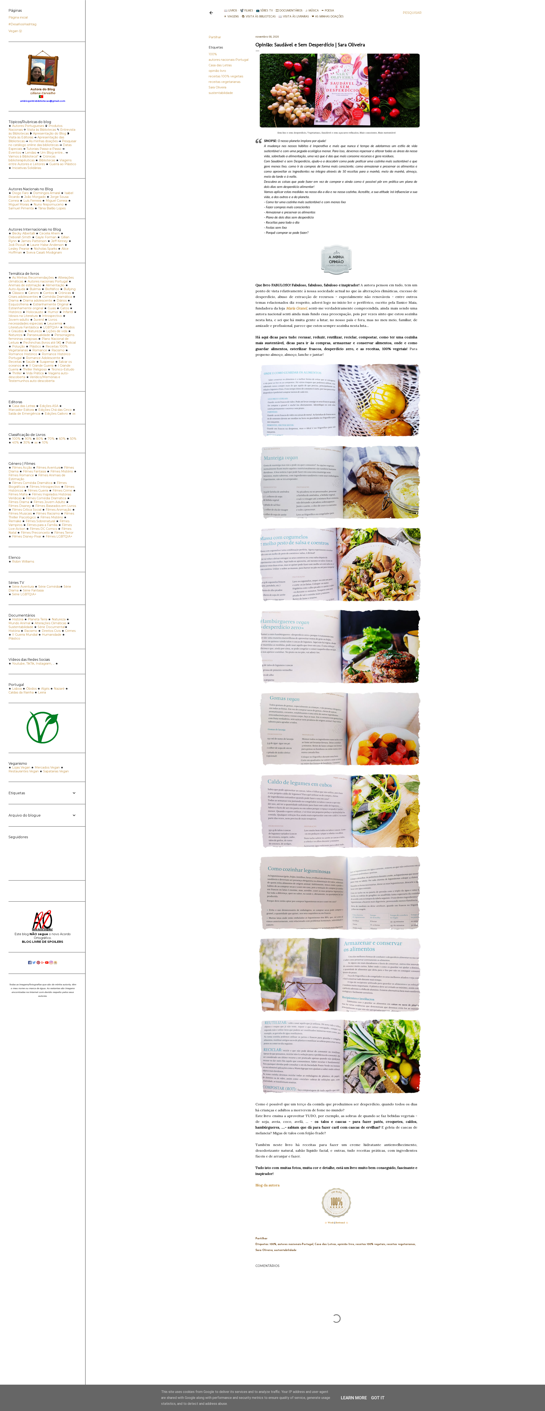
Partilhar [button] (215, 37)
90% (28, 439)
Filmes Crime (62, 490)
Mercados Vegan (47, 767)
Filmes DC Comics (43, 529)
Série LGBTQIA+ (24, 594)
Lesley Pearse (19, 249)
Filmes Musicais (20, 513)
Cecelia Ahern (49, 233)
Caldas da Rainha (21, 692)
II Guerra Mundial (24, 635)
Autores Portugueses (28, 126)
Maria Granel (296, 308)
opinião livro (217, 71)
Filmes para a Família (42, 525)
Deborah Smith (20, 237)
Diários (62, 300)
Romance (39, 350)
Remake (15, 521)
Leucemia (54, 323)
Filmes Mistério (61, 471)
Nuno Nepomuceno (49, 204)
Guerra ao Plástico (62, 164)
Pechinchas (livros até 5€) (42, 343)
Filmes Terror (63, 533)
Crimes (70, 631)
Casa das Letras (220, 65)
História (17, 619)
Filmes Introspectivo (45, 487)
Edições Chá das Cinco (55, 410)
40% (15, 442)
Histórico (15, 312)
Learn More (354, 1397)
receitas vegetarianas (224, 82)
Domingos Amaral (46, 193)
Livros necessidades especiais (33, 321)
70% (51, 439)
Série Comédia (49, 587)
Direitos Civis (51, 631)
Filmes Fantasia (34, 471)
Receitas (15, 362)
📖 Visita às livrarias (293, 16)
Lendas (30, 153)
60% (62, 439)
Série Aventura (23, 587)
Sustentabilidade (21, 627)
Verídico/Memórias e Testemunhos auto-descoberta (34, 379)
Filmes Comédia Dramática (32, 483)
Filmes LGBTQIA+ (59, 536)
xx (73, 414)
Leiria (42, 692)
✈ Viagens (231, 16)
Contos (48, 293)
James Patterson (34, 241)
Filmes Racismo (48, 513)
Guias (52, 308)
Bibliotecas (47, 160)
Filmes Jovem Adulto (49, 502)
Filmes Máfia (18, 494)
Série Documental (51, 627)
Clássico (18, 293)
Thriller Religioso (35, 369)
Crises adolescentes (23, 297)
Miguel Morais (19, 204)
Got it (378, 1397)
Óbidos (31, 689)
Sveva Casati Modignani (44, 252)
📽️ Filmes (246, 10)
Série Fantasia (33, 590)
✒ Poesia (327, 10)
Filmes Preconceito (35, 533)
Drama (14, 300)
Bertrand (340, 1222)
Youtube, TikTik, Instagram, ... (33, 663)
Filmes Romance (21, 475)
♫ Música (312, 10)
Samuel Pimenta (21, 208)
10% (45, 442)
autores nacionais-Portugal (228, 60)
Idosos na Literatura (23, 316)
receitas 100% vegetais (226, 76)
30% (26, 442)
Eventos (15, 153)
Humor (53, 312)
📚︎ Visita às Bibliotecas (259, 16)
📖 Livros (230, 10)
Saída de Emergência (24, 414)
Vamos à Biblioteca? (23, 156)
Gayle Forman (46, 237)
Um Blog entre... (52, 153)
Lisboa (17, 689)
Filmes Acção (22, 467)
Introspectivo (52, 316)
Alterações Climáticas (50, 623)
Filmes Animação (58, 510)
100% (213, 54)
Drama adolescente (37, 300)
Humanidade (51, 635)
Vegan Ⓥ (15, 31)
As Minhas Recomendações (33, 277)
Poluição (18, 346)
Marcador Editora (21, 410)
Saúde (30, 362)
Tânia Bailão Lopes (52, 208)
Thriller (17, 373)
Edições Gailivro (56, 414)
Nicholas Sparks (45, 249)
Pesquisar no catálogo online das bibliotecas (42, 143)
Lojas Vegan (21, 767)
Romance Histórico (23, 354)
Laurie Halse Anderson (47, 245)
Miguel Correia (56, 201)
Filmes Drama (19, 502)
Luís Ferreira (32, 201)
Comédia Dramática (57, 297)
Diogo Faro (20, 193)
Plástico (35, 346)
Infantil (68, 312)
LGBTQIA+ (51, 327)
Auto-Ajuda (17, 289)
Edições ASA (49, 406)
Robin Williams (23, 561)
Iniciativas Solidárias (26, 168)
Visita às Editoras (21, 137)
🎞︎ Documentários (289, 10)
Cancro (33, 293)
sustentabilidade (221, 93)
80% (39, 439)
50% (73, 439)
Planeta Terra (37, 619)
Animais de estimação (25, 285)
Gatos (64, 308)
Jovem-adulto (19, 320)
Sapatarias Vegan (56, 771)
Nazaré (59, 689)
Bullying (70, 289)
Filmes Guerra (38, 490)
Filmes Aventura (48, 467)
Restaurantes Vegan (24, 771)
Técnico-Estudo (62, 369)
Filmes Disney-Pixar (26, 536)
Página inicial (18, 17)
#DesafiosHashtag (22, 24)
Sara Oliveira (217, 87)
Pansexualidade (38, 335)
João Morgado (35, 197)
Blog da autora (267, 1185)
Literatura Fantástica (24, 327)
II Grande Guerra (41, 365)
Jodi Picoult (17, 245)
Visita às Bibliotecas (41, 130)
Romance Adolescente (43, 358)
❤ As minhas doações (328, 16)
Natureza (35, 331)
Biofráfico (52, 289)
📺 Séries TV (264, 10)
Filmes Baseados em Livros (55, 506)
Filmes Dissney (20, 506)
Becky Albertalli (23, 233)
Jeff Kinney (59, 241)
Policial (71, 343)
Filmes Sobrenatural (40, 521)
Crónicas (64, 293)
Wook (331, 1222)
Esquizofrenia (19, 304)
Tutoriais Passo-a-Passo (43, 149)
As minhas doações (43, 141)
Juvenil (39, 320)
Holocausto (34, 312)
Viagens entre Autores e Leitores (40, 162)
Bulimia (35, 289)
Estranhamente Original (50, 304)
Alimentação (55, 285)
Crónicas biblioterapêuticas (32, 158)
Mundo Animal (19, 623)
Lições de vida (56, 331)
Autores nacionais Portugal (48, 281)
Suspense (47, 362)
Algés (45, 689)
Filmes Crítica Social (26, 510)
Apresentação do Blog (49, 133)
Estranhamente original (26, 308)
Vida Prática (35, 373)
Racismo (58, 350)
